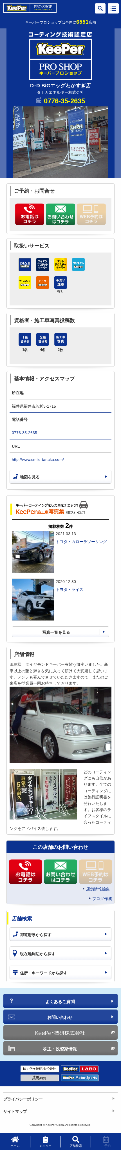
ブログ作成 (102, 898)
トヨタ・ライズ (69, 589)
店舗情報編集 (98, 889)
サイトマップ (15, 1111)
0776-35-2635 (64, 101)
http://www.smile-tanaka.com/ (38, 459)
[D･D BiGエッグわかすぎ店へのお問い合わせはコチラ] (60, 214)
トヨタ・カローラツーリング (81, 541)
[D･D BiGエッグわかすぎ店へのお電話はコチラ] (29, 214)
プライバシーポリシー (23, 1099)
